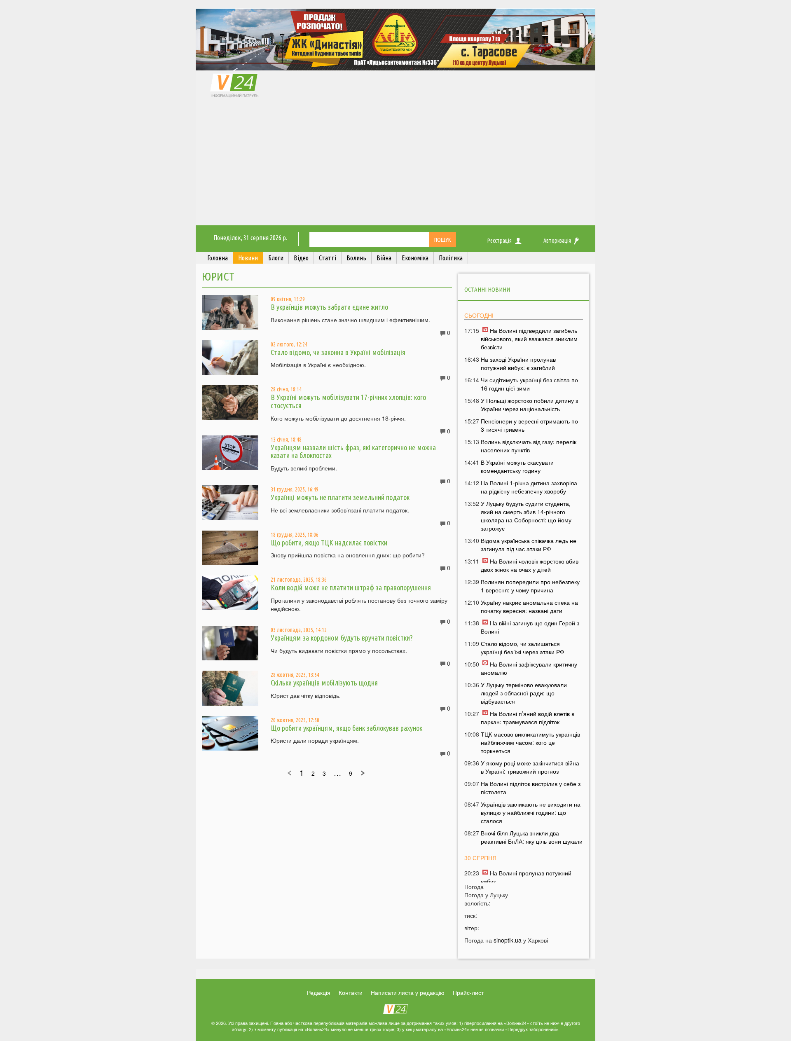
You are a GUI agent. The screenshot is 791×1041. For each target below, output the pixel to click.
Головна (217, 258)
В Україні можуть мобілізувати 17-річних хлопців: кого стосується (348, 401)
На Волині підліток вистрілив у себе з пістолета (530, 787)
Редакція (318, 992)
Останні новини (487, 289)
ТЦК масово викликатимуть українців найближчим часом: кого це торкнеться (530, 742)
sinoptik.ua (508, 940)
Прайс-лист (468, 992)
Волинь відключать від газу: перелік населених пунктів (528, 445)
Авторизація (557, 240)
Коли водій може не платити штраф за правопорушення (351, 587)
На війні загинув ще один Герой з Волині (530, 627)
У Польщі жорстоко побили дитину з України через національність (529, 404)
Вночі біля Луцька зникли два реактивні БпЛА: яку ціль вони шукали (532, 837)
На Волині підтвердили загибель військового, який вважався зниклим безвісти (529, 338)
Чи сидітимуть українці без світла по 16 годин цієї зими (529, 384)
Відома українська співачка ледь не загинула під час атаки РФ (528, 544)
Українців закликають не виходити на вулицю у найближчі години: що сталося (530, 812)
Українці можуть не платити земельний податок (340, 497)
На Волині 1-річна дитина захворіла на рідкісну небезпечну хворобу (529, 487)
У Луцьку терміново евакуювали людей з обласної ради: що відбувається (524, 693)
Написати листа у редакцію (408, 992)
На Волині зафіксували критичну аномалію (529, 668)
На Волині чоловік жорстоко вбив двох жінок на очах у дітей (529, 565)
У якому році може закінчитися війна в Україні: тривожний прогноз (530, 767)
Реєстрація (499, 240)
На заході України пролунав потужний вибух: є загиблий (518, 363)
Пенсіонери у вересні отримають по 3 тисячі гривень (529, 425)
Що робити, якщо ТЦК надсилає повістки (329, 542)
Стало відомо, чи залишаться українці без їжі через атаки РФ (522, 647)
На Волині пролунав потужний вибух (526, 877)
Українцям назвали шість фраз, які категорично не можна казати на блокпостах (353, 451)
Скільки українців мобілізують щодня (324, 682)
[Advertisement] (395, 163)
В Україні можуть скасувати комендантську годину (517, 466)
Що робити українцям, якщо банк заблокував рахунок (346, 728)
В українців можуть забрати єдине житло (329, 307)
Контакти (351, 992)
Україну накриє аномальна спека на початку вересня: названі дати (529, 606)
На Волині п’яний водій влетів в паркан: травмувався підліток (527, 717)
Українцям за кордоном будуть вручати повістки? (342, 638)
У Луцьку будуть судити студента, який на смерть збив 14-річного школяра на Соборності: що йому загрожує (526, 515)
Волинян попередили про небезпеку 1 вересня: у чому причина (530, 586)
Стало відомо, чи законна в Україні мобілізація (338, 352)
